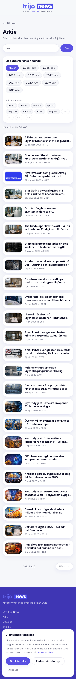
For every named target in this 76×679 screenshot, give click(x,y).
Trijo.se (7, 626)
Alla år (12, 67)
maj (12, 111)
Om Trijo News (11, 612)
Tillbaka (11, 23)
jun (27, 111)
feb (24, 105)
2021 (14, 82)
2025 (49, 67)
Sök (67, 48)
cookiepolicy (45, 652)
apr (50, 105)
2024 (15, 75)
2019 (50, 82)
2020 (32, 82)
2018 (14, 90)
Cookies (7, 621)
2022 (52, 75)
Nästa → (64, 566)
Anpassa (13, 669)
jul (40, 111)
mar (37, 105)
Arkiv (5, 616)
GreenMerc (35, 11)
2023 (33, 75)
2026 (29, 67)
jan (11, 105)
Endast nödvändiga (48, 661)
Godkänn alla (18, 661)
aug (53, 111)
